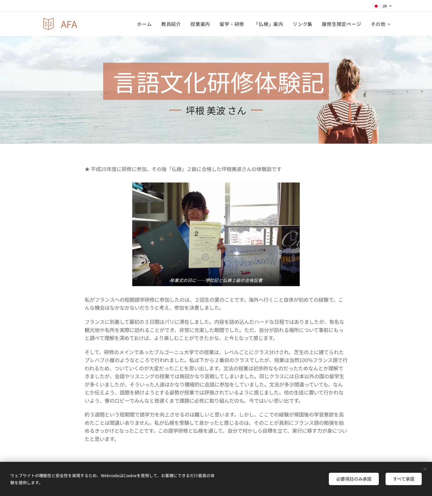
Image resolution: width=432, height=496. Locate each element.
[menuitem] (145, 23)
